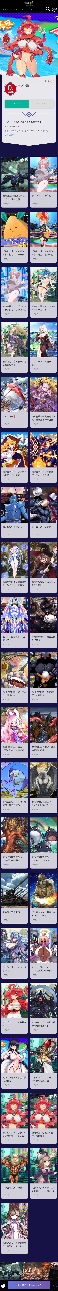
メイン (5, 10)
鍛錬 (30, 10)
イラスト (23, 10)
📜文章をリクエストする (29, 1285)
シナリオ (14, 10)
